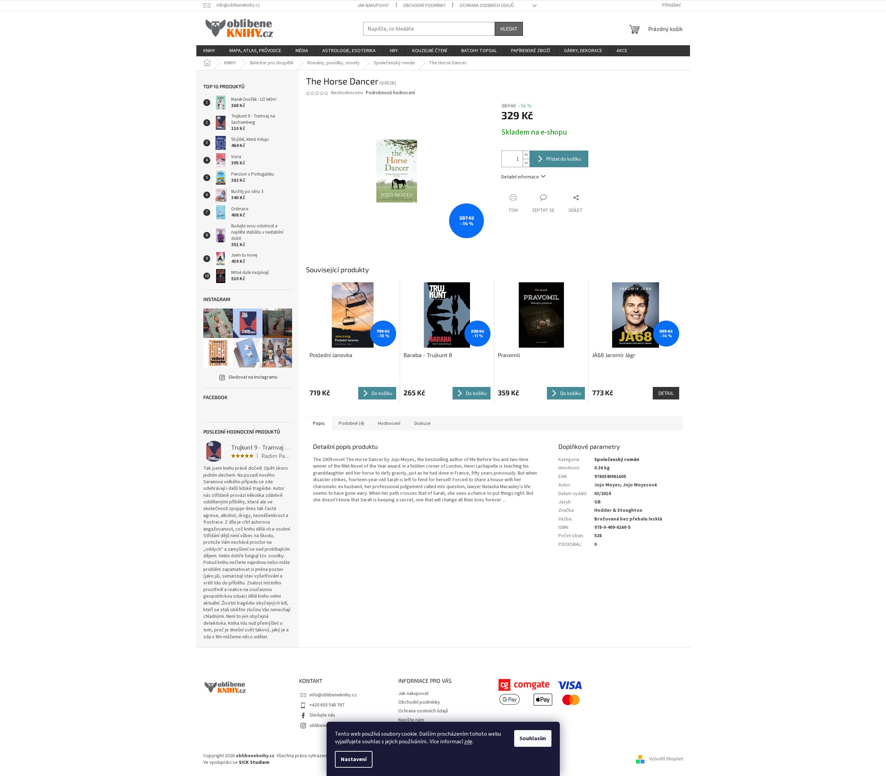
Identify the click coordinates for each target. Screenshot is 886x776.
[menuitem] (209, 50)
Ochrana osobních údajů (487, 5)
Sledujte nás (322, 715)
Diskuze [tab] (422, 423)
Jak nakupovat (373, 5)
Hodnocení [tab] (389, 423)
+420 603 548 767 (326, 705)
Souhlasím (532, 738)
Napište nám (411, 720)
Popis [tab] (319, 423)
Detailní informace (520, 176)
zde (468, 741)
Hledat (508, 29)
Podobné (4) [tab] (351, 423)
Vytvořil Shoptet (666, 759)
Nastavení (354, 759)
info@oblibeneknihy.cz (333, 695)
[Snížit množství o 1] (526, 163)
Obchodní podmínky (424, 5)
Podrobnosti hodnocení (390, 93)
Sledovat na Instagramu (252, 377)
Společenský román (616, 459)
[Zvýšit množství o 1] (526, 155)
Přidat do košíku (563, 159)
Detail (666, 393)
